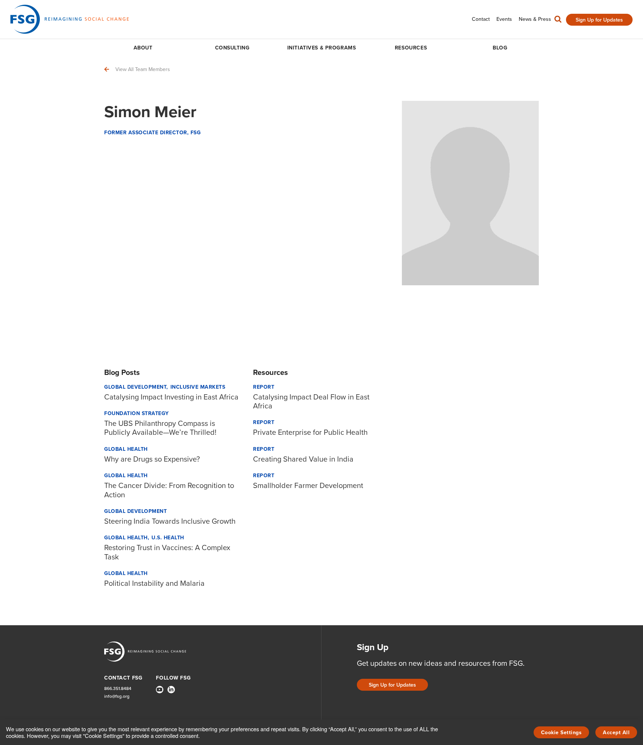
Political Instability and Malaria (154, 583)
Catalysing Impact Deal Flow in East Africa (311, 401)
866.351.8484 (117, 688)
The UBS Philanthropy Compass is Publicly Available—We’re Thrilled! (160, 428)
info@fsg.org (116, 696)
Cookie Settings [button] (561, 732)
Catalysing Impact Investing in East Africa (171, 396)
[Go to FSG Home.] (69, 19)
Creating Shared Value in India (303, 459)
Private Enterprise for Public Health (310, 432)
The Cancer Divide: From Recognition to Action (169, 490)
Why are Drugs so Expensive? (152, 459)
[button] (558, 21)
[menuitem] (480, 19)
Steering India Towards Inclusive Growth (170, 521)
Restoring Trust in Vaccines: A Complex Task (167, 552)
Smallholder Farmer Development (308, 485)
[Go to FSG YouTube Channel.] (159, 689)
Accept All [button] (616, 732)
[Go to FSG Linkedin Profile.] (171, 689)
